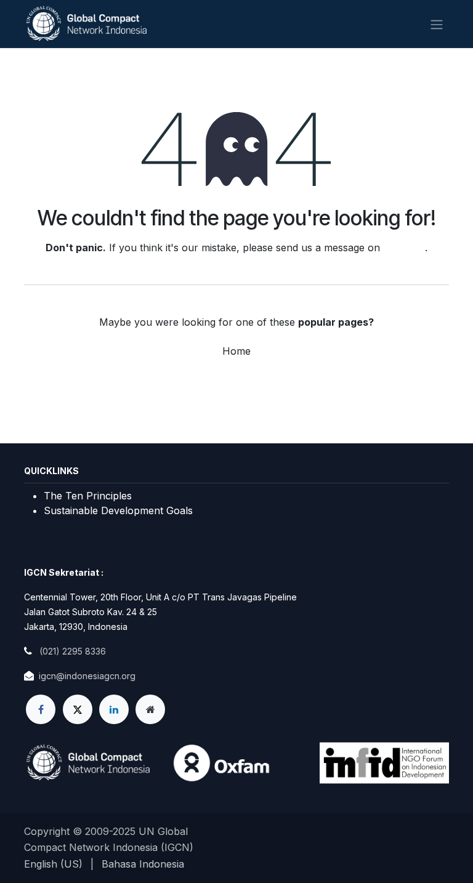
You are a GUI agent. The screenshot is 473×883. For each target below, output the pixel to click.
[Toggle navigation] (436, 24)
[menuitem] (53, 864)
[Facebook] (40, 709)
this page (404, 247)
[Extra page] (150, 709)
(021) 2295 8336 (72, 651)
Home (236, 351)
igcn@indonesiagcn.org (87, 676)
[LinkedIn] (114, 709)
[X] (77, 709)
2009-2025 (112, 831)
